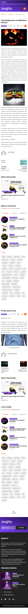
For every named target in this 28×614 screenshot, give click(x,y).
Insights (16, 195)
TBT (24, 293)
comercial (20, 259)
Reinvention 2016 (6, 287)
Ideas (24, 268)
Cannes (23, 256)
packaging (9, 280)
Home (4, 14)
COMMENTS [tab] (22, 213)
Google (10, 268)
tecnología (4, 296)
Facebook (4, 268)
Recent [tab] (6, 213)
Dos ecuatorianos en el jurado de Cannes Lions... (18, 245)
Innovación (4, 314)
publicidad (16, 280)
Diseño (18, 262)
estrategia (18, 265)
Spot (11, 293)
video (23, 296)
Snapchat (17, 290)
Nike (3, 280)
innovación (9, 271)
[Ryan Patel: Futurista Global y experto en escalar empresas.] (6, 585)
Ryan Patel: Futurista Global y (18, 585)
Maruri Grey (15, 277)
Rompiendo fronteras (7, 290)
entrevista (10, 265)
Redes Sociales (5, 283)
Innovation (16, 271)
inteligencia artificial (6, 274)
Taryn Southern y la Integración (18, 575)
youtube (4, 299)
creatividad (4, 262)
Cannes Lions (5, 259)
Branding (9, 256)
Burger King (16, 256)
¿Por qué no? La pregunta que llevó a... (16, 219)
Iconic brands (18, 268)
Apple (3, 256)
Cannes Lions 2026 (14, 243)
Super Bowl (17, 293)
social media (5, 293)
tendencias (12, 296)
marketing (22, 274)
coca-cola (13, 259)
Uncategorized (13, 217)
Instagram (23, 271)
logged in (9, 208)
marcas (15, 274)
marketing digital (6, 277)
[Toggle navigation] (24, 8)
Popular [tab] (14, 213)
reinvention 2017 (16, 287)
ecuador (4, 265)
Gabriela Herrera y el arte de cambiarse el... (17, 236)
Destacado (12, 262)
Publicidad (10, 14)
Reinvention (14, 283)
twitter (18, 296)
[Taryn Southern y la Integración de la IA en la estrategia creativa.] (6, 576)
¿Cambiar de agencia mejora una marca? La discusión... (17, 228)
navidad (22, 277)
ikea (3, 271)
